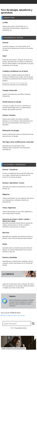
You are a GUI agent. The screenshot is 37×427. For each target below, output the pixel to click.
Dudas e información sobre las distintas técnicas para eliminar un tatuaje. (17, 135)
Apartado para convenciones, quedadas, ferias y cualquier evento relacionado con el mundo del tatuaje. (17, 263)
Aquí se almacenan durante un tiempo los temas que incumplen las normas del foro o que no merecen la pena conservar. (21, 303)
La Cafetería (8, 274)
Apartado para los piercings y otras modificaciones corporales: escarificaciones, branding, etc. (16, 147)
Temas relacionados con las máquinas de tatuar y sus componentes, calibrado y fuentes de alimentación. (18, 200)
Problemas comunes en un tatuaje (14, 84)
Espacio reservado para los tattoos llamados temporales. (16, 95)
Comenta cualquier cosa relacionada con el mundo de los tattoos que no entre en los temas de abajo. (17, 48)
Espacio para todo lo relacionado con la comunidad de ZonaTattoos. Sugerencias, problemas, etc (15, 28)
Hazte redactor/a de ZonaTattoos (13, 349)
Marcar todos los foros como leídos (13, 315)
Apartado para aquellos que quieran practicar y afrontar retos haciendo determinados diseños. (17, 237)
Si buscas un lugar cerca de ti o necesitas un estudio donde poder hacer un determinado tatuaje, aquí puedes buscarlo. (16, 107)
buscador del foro (21, 328)
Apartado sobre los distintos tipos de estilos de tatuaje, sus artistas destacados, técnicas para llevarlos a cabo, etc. (17, 250)
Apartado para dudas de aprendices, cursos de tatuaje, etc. (17, 187)
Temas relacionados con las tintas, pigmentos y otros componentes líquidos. (17, 212)
